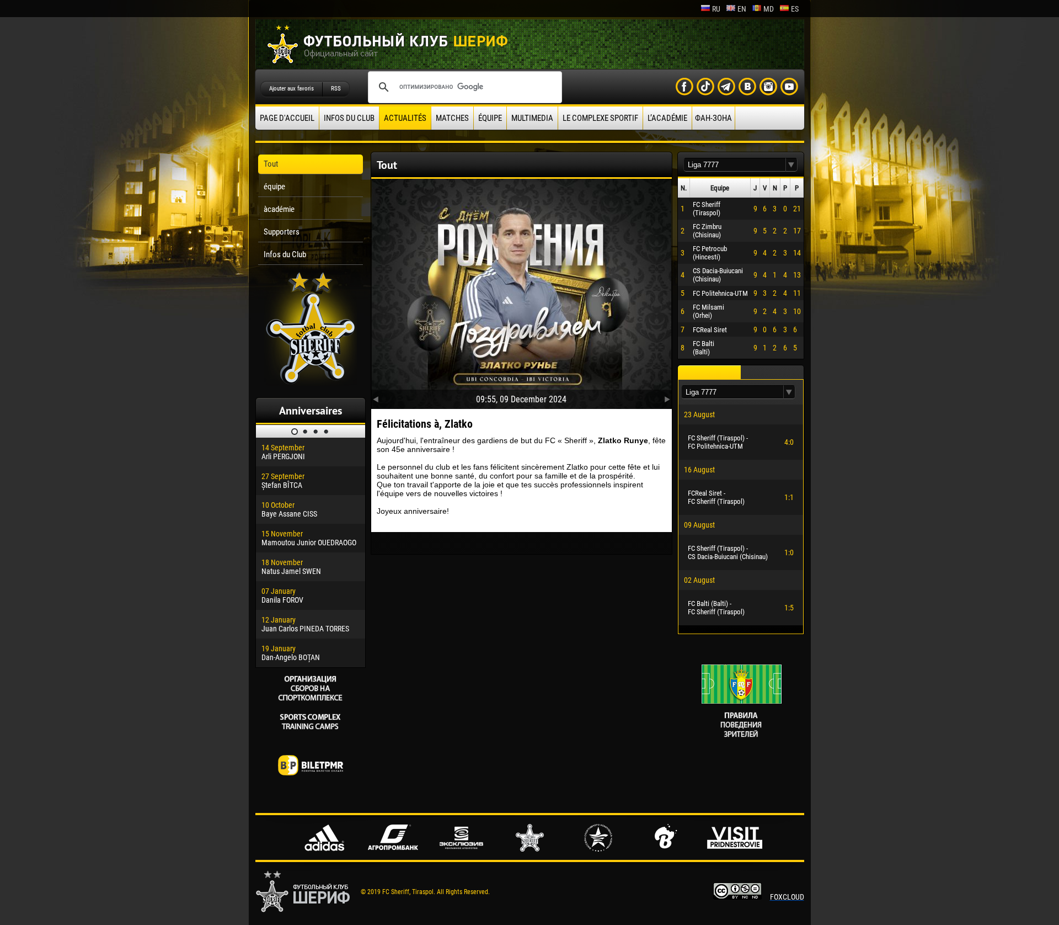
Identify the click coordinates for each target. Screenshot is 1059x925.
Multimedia (532, 118)
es (795, 8)
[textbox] (734, 165)
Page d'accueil (287, 118)
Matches (452, 118)
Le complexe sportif (600, 118)
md (768, 8)
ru (716, 8)
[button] (791, 165)
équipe (490, 118)
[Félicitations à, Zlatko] (521, 291)
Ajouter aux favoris (291, 88)
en (741, 8)
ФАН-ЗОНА (713, 118)
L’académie (667, 118)
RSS (336, 88)
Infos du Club (349, 118)
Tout (271, 164)
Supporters (281, 232)
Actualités (405, 118)
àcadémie (279, 209)
